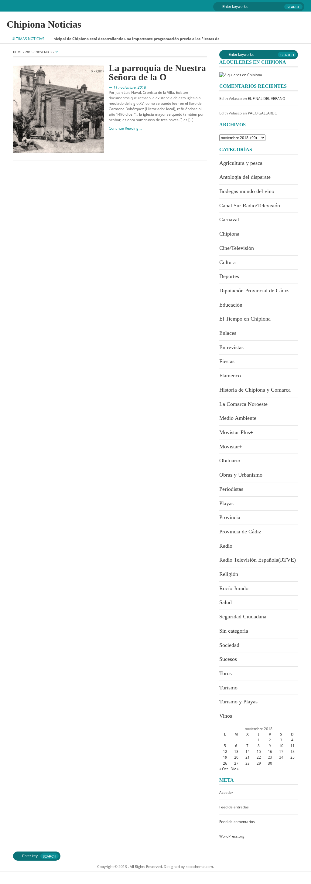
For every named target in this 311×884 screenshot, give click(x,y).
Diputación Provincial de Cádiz (254, 290)
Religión (228, 574)
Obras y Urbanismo (240, 475)
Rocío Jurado (233, 588)
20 (236, 757)
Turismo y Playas (238, 702)
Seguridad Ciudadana (242, 617)
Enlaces (227, 333)
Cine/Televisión (236, 248)
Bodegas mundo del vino (246, 191)
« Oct (223, 768)
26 (225, 763)
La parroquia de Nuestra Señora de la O (157, 72)
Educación (230, 305)
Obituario (229, 460)
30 (270, 763)
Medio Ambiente (237, 418)
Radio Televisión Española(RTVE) (257, 560)
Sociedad (229, 645)
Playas (226, 503)
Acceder (226, 792)
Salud (225, 602)
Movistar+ (230, 447)
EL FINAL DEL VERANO (266, 98)
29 (259, 763)
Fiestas (226, 361)
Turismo (228, 688)
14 (247, 751)
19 (225, 757)
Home (17, 52)
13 (236, 751)
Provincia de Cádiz (240, 532)
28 (247, 763)
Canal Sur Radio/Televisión (249, 205)
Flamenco (230, 375)
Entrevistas (231, 347)
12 (225, 751)
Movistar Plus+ (236, 432)
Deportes (229, 276)
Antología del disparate (245, 177)
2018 (28, 52)
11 (292, 745)
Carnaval (229, 219)
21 (247, 757)
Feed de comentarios (237, 821)
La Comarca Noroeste (243, 404)
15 (259, 751)
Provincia (229, 517)
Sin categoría (233, 631)
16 (270, 751)
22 (259, 757)
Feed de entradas (234, 807)
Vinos (225, 716)
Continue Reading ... (125, 128)
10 (281, 745)
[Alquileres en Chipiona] (240, 74)
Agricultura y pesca (240, 163)
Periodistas (231, 489)
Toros (225, 673)
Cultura (227, 262)
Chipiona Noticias (44, 24)
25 (292, 757)
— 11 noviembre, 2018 (127, 87)
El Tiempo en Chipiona (245, 319)
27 (236, 763)
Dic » (235, 768)
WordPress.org (231, 836)
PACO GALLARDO (262, 113)
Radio (225, 546)
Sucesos (228, 659)
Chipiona (229, 234)
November (44, 52)
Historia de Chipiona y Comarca (255, 390)
